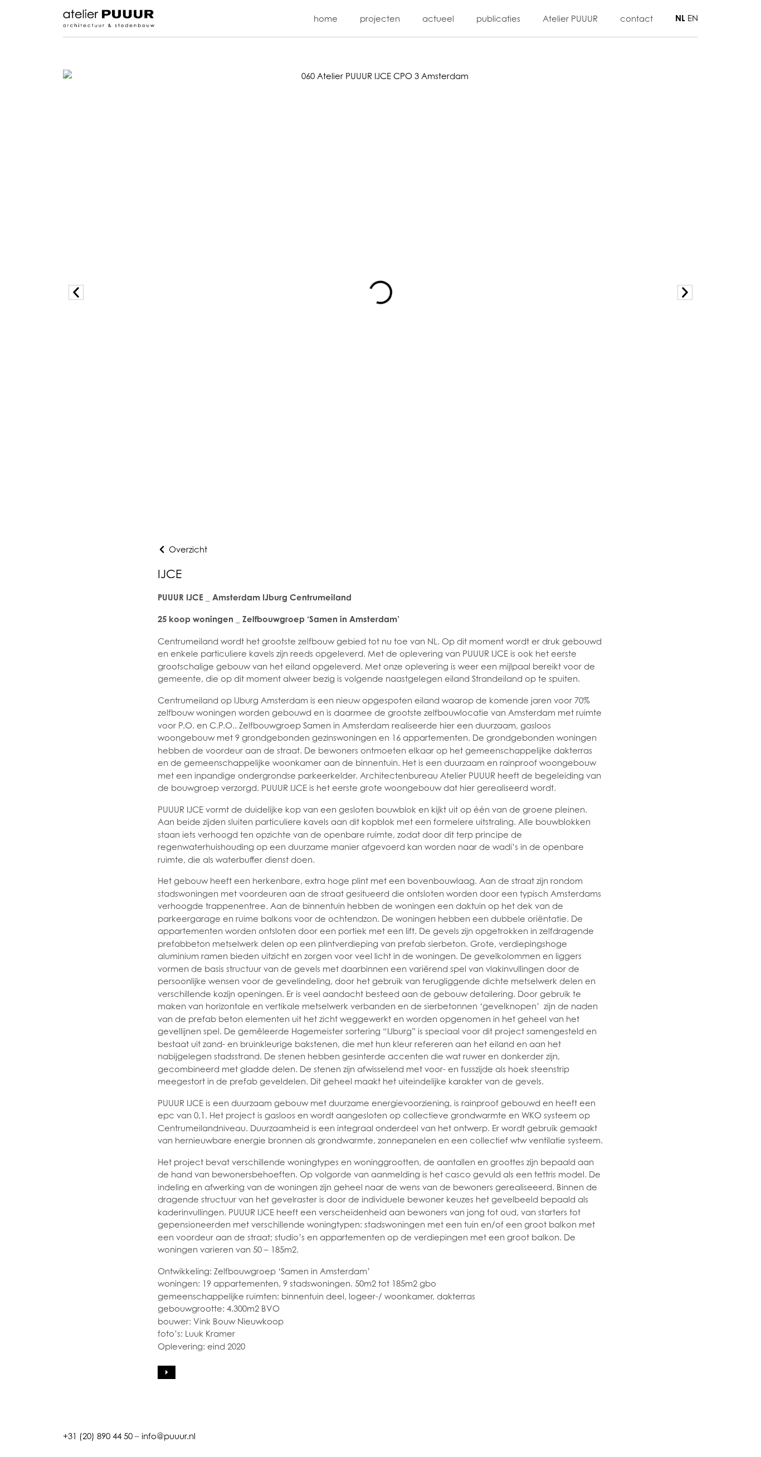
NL (680, 18)
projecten (380, 18)
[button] (76, 292)
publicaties (498, 18)
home (326, 18)
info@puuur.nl (169, 1436)
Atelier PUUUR (570, 18)
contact (636, 18)
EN (692, 18)
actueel (438, 18)
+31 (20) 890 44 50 (98, 1436)
